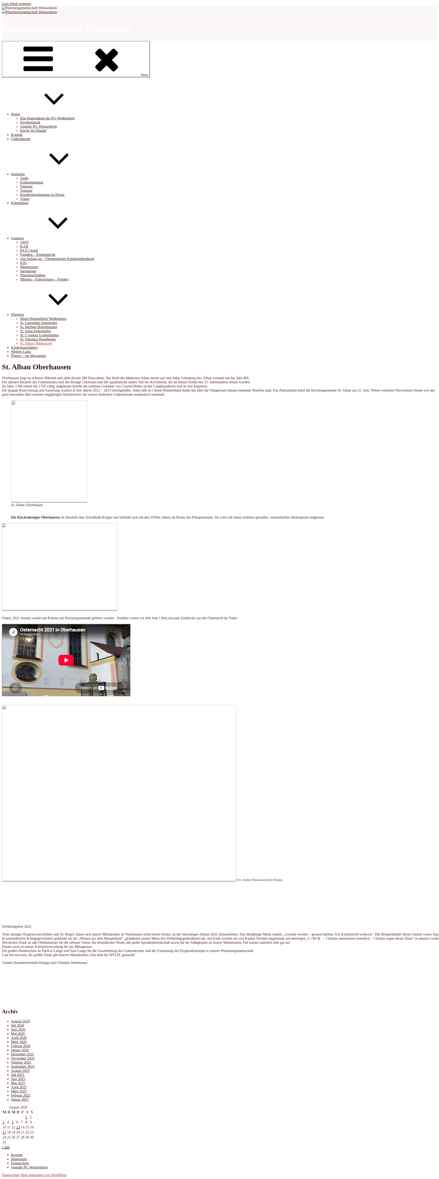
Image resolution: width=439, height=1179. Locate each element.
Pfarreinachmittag (33, 275)
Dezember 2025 (22, 1054)
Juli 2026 (17, 1025)
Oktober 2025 (21, 1062)
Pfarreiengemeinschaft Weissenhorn (66, 27)
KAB (24, 246)
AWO (24, 242)
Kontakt (17, 135)
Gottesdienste (20, 139)
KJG (23, 263)
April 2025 (19, 1087)
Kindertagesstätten (24, 347)
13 (18, 1127)
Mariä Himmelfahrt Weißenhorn (43, 319)
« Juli (6, 1147)
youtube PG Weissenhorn (38, 126)
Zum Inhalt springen (16, 4)
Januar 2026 (20, 1050)
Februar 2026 (20, 1046)
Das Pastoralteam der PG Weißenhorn (47, 118)
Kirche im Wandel (33, 131)
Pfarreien (17, 314)
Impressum (19, 1159)
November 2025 (23, 1058)
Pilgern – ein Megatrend (28, 356)
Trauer (24, 199)
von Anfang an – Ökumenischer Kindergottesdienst (57, 259)
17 (4, 1132)
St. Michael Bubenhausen (38, 327)
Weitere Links (21, 352)
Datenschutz (20, 1163)
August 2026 (20, 1021)
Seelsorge (18, 174)
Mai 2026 (18, 1034)
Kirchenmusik (30, 122)
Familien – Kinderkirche (37, 255)
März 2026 (19, 1042)
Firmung (26, 186)
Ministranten (29, 267)
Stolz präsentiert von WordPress (44, 1175)
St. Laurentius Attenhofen (38, 323)
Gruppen (17, 238)
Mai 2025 (18, 1083)
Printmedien (19, 203)
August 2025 (20, 1071)
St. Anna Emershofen (35, 331)
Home (15, 114)
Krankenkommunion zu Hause (42, 195)
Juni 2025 (18, 1079)
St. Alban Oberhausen (36, 343)
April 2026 (19, 1038)
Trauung (26, 190)
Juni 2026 (18, 1029)
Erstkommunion (31, 182)
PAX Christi (29, 250)
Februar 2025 (20, 1095)
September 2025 (23, 1066)
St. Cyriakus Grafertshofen (39, 335)
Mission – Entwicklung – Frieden (44, 279)
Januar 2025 (20, 1099)
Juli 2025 (17, 1075)
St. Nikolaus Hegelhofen (38, 339)
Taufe (24, 178)
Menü (144, 75)
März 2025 (19, 1091)
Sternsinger (28, 271)
